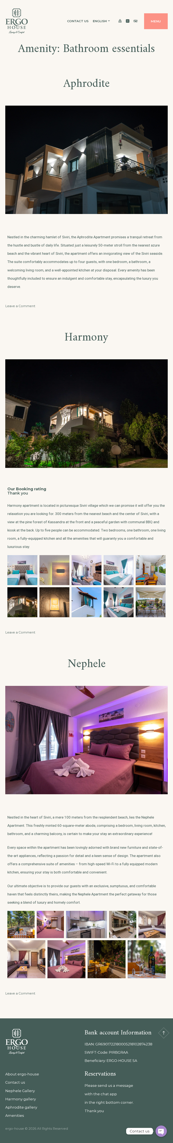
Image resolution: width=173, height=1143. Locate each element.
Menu (156, 21)
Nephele (87, 664)
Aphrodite (87, 84)
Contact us (78, 21)
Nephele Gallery (20, 1091)
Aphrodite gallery (21, 1107)
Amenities (14, 1115)
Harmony (86, 337)
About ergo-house (22, 1074)
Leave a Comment (20, 306)
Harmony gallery (20, 1099)
